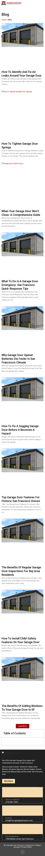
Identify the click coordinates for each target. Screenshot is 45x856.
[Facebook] (22, 852)
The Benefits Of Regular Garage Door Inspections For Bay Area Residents (21, 571)
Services (8, 781)
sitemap (16, 847)
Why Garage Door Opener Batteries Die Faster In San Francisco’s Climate (18, 358)
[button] (42, 3)
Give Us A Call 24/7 (12, 799)
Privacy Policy (26, 847)
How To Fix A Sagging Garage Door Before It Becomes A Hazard (20, 429)
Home (4, 20)
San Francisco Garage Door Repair (27, 845)
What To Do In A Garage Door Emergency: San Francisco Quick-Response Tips (20, 285)
